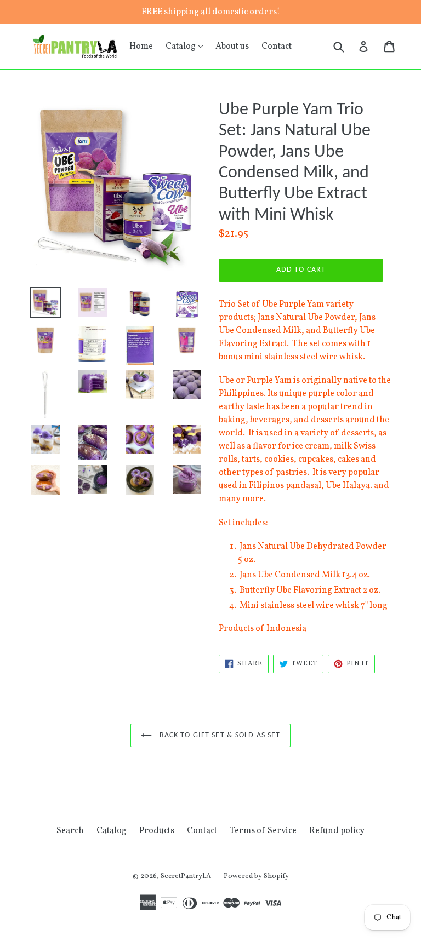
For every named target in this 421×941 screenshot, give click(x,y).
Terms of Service (263, 831)
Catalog (187, 46)
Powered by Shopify (256, 876)
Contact (276, 47)
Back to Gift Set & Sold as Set (219, 735)
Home (141, 47)
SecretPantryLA (186, 876)
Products (156, 831)
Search (70, 831)
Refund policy (337, 831)
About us (232, 47)
